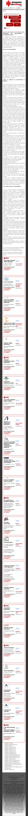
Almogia (6, 786)
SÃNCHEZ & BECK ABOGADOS (8, 628)
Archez (22, 786)
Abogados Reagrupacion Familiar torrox (12, 762)
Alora (8, 786)
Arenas (12, 788)
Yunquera (13, 813)
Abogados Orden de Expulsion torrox (12, 757)
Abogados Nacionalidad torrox (10, 753)
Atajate (23, 788)
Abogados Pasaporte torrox (10, 758)
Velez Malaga (17, 809)
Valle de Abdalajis (12, 809)
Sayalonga (16, 806)
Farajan (22, 797)
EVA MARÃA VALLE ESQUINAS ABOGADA (9, 500)
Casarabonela (12, 794)
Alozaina (11, 786)
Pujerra (9, 805)
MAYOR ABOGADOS (9, 671)
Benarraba (18, 790)
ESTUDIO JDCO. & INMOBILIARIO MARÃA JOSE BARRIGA (9, 461)
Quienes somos (14, 779)
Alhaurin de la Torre (7, 785)
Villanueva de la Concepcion (12, 810)
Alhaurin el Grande (14, 785)
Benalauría (15, 789)
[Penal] (6, 339)
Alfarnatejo (15, 784)
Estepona (19, 797)
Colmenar (21, 794)
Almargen (22, 785)
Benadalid (7, 789)
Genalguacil (22, 798)
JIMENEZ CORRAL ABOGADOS (8, 343)
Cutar (16, 797)
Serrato (22, 806)
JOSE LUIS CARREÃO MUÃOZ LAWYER (9, 480)
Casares (16, 794)
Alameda (5, 784)
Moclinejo (15, 802)
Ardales (9, 788)
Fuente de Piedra (14, 798)
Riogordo (19, 805)
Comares (5, 796)
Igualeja (12, 800)
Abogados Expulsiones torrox (10, 747)
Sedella (19, 806)
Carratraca (13, 793)
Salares (5, 806)
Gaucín (18, 798)
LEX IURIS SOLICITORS (7, 523)
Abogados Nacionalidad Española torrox (12, 755)
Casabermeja (7, 794)
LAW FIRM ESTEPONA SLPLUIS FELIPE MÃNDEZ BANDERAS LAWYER (9, 729)
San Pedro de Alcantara (10, 806)
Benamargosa (6, 790)
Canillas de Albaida (9, 793)
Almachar (18, 785)
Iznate (17, 800)
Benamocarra (11, 790)
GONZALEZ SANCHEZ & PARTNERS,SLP (9, 566)
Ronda (22, 805)
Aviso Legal (21, 775)
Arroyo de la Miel (18, 788)
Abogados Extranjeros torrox (10, 749)
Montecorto (6, 804)
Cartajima (17, 793)
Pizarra (6, 805)
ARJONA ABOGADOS (9, 648)
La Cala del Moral (13, 801)
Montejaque (11, 804)
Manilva (6, 802)
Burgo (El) (6, 792)
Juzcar (9, 801)
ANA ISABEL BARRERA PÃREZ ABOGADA (9, 261)
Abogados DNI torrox (9, 745)
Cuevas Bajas (20, 796)
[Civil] (6, 457)
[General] (6, 258)
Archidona (5, 788)
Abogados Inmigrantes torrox (10, 752)
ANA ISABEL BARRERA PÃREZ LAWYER (9, 400)
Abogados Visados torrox (9, 769)
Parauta (19, 804)
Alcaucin (8, 784)
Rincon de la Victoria (14, 805)
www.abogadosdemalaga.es (14, 777)
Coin (18, 794)
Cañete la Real (14, 792)
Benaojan (14, 790)
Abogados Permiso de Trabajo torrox (12, 761)
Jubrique (6, 801)
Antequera (18, 786)
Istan (15, 800)
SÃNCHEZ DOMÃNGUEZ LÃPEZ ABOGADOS (9, 361)
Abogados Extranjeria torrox (10, 748)
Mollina (18, 802)
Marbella (9, 802)
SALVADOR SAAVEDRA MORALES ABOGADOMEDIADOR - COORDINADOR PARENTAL (9, 444)
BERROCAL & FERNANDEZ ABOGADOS (7, 423)
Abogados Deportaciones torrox (11, 744)
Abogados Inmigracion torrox (10, 751)
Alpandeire (14, 786)
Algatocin (22, 784)
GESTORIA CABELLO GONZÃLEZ (9, 588)
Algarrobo (18, 784)
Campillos (9, 792)
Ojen (16, 804)
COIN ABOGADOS (8, 542)
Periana (22, 804)
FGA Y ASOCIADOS (8, 282)
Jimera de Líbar (21, 800)
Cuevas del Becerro (12, 797)
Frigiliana (5, 798)
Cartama (20, 793)
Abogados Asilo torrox (9, 743)
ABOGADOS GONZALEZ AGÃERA (9, 382)
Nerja (14, 804)
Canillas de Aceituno (20, 792)
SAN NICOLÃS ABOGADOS (7, 690)
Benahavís (11, 789)
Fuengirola (9, 798)
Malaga (22, 801)
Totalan (8, 809)
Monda (21, 802)
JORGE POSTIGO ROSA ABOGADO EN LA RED (9, 323)
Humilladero (8, 800)
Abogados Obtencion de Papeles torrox (12, 756)
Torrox (5, 809)
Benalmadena (20, 789)
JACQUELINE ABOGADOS (7, 608)
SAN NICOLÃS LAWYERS (7, 710)
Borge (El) (22, 790)
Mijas (12, 802)
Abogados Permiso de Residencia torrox (12, 760)
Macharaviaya (18, 801)
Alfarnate (11, 784)
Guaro (5, 800)
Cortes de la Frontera (13, 796)
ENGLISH (8, 28)
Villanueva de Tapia (20, 810)
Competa (8, 796)
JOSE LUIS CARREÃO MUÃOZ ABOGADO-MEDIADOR (9, 301)
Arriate (14, 788)
